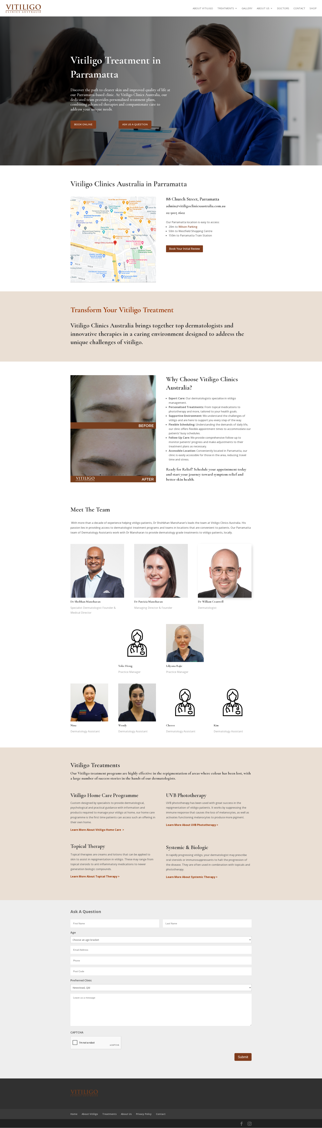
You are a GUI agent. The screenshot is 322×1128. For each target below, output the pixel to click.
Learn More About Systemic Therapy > (192, 877)
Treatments (225, 8)
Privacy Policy (144, 1114)
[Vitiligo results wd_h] (113, 481)
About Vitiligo (203, 8)
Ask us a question (135, 124)
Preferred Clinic (81, 980)
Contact (299, 8)
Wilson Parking (187, 227)
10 (126, 474)
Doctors (283, 8)
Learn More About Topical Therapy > (95, 876)
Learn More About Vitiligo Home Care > (97, 830)
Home (73, 1114)
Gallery (247, 8)
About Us (263, 8)
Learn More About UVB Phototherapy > (192, 825)
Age (73, 932)
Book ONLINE (83, 124)
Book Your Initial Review (184, 249)
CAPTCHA (76, 1032)
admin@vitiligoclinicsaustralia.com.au (195, 206)
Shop (313, 8)
